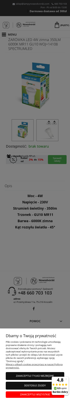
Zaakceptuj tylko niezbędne (35, 376)
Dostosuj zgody (35, 385)
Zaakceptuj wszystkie (35, 394)
